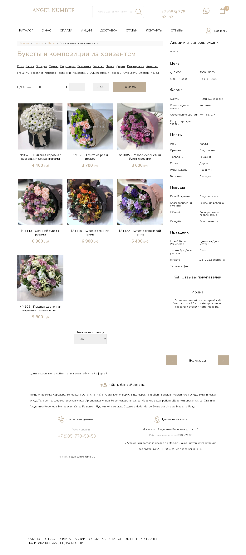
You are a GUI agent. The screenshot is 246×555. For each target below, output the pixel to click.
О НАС (46, 30)
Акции (174, 51)
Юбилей (175, 212)
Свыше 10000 (208, 79)
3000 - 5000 (206, 72)
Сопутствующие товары (180, 122)
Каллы (30, 66)
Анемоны (152, 66)
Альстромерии (99, 73)
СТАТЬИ (131, 30)
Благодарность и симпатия (181, 204)
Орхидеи (41, 66)
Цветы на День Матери (209, 243)
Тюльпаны (84, 66)
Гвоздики (37, 73)
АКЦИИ (86, 30)
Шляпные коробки (211, 99)
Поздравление (208, 196)
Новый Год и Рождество (178, 243)
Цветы (51, 43)
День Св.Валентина (212, 260)
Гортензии (64, 73)
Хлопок (144, 73)
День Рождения (180, 196)
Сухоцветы (130, 73)
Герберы (116, 73)
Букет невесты (208, 221)
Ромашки (98, 66)
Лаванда (50, 73)
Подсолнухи (68, 66)
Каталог (38, 43)
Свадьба (175, 221)
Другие (120, 66)
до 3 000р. (176, 72)
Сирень (53, 66)
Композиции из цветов (179, 107)
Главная (24, 43)
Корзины (205, 105)
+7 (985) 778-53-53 (174, 14)
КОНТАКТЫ (154, 30)
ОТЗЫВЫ (177, 30)
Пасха (203, 250)
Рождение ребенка (211, 203)
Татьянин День (179, 266)
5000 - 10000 (178, 79)
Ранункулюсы (135, 66)
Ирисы (154, 73)
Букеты (174, 99)
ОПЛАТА (66, 30)
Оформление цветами (184, 114)
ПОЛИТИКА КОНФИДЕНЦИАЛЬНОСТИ (55, 543)
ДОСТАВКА (109, 30)
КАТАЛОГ (26, 30)
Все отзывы (197, 361)
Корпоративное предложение (209, 213)
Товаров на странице (90, 332)
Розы (20, 66)
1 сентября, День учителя (181, 252)
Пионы (110, 66)
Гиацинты (23, 73)
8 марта (175, 260)
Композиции (207, 114)
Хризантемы (80, 73)
